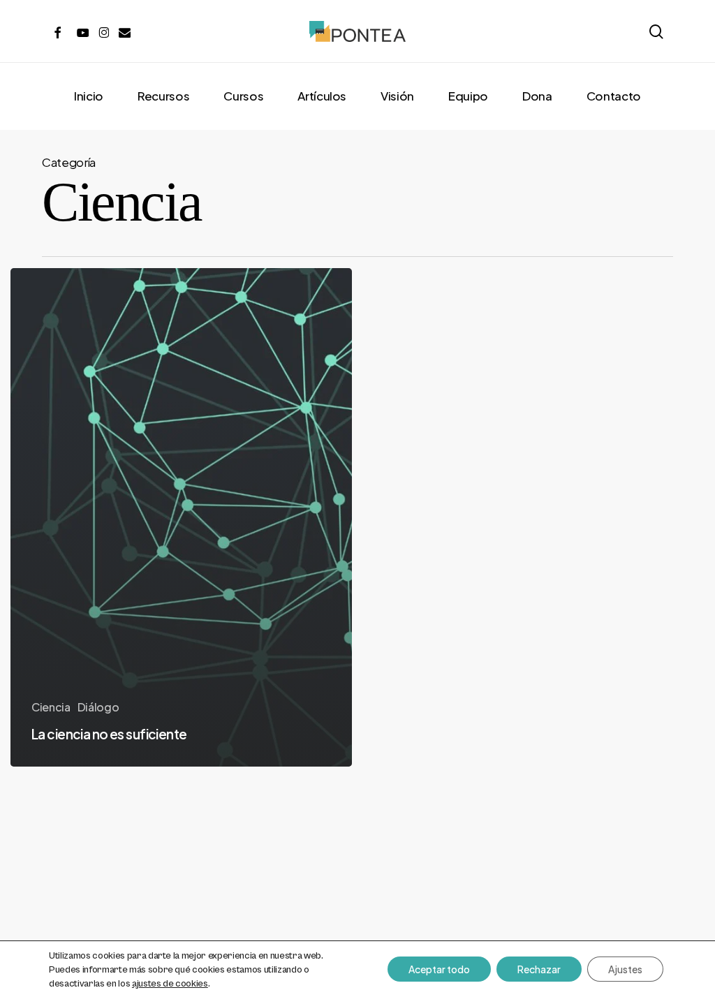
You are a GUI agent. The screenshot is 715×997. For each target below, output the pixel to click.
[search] (656, 31)
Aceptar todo (439, 969)
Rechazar (539, 969)
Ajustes (625, 969)
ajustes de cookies (170, 983)
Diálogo (98, 707)
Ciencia (51, 707)
